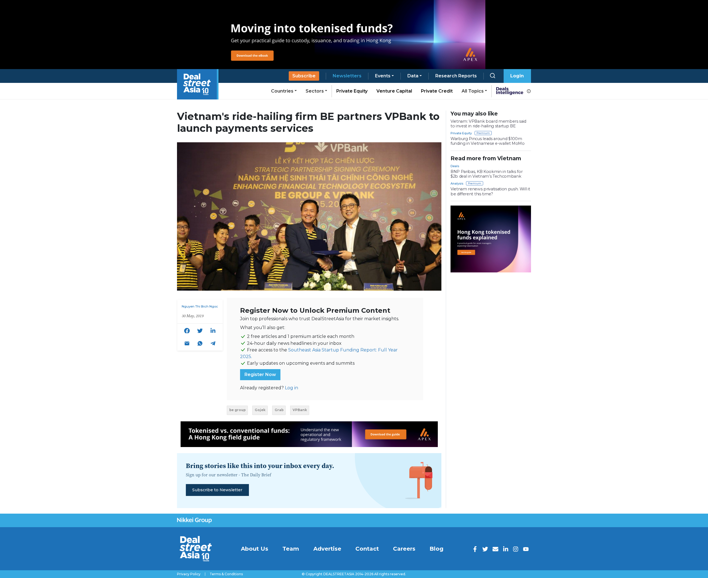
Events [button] (383, 75)
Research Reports (456, 75)
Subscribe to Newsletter (217, 489)
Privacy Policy (189, 574)
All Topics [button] (473, 91)
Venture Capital (394, 91)
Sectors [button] (315, 91)
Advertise (327, 548)
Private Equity (352, 91)
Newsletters (347, 75)
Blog (436, 548)
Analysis (457, 183)
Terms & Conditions (226, 574)
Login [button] (517, 75)
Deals (455, 166)
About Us (254, 548)
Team (290, 548)
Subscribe (304, 75)
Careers (404, 548)
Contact (367, 548)
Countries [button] (282, 91)
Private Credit (437, 91)
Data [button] (412, 75)
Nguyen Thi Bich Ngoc (200, 306)
